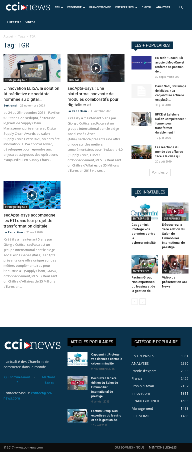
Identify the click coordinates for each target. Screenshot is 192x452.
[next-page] (143, 301)
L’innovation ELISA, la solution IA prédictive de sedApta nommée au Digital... (31, 94)
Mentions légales (48, 379)
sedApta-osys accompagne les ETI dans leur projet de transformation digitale (29, 220)
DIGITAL (147, 7)
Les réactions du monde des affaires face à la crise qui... (169, 152)
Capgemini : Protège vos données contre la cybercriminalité (144, 233)
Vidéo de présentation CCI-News (175, 282)
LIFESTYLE (14, 22)
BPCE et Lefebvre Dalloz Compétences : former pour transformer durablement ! (170, 123)
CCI (57, 7)
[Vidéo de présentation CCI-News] (175, 264)
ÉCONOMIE (74, 7)
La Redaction (77, 111)
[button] (181, 7)
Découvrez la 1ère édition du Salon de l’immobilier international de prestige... (104, 387)
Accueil (9, 36)
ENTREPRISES (124, 7)
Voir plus (158, 172)
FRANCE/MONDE (100, 7)
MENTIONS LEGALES (162, 447)
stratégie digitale (16, 80)
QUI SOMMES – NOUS (129, 447)
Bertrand (10, 105)
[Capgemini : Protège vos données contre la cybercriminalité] (145, 211)
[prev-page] (135, 301)
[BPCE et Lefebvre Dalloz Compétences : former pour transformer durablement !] (142, 119)
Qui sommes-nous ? (17, 379)
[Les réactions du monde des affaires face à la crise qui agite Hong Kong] (142, 152)
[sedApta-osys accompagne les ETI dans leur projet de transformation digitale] (32, 195)
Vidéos (31, 22)
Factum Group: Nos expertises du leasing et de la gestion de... (106, 415)
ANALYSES (163, 7)
